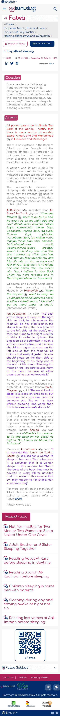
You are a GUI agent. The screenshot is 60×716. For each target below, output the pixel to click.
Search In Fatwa (16, 44)
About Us (22, 677)
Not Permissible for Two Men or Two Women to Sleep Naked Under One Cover (28, 531)
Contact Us (8, 677)
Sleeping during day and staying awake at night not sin (28, 604)
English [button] (10, 1)
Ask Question (43, 43)
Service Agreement (39, 677)
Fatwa (16, 18)
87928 (18, 499)
